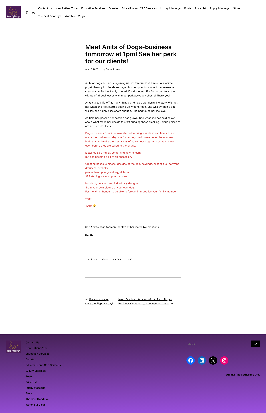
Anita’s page (98, 227)
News (119, 69)
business (92, 259)
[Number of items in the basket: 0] (27, 12)
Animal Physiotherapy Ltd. (243, 374)
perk (130, 259)
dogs (105, 259)
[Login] (33, 12)
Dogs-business (104, 83)
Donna (109, 69)
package (117, 259)
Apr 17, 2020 (91, 69)
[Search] (255, 344)
